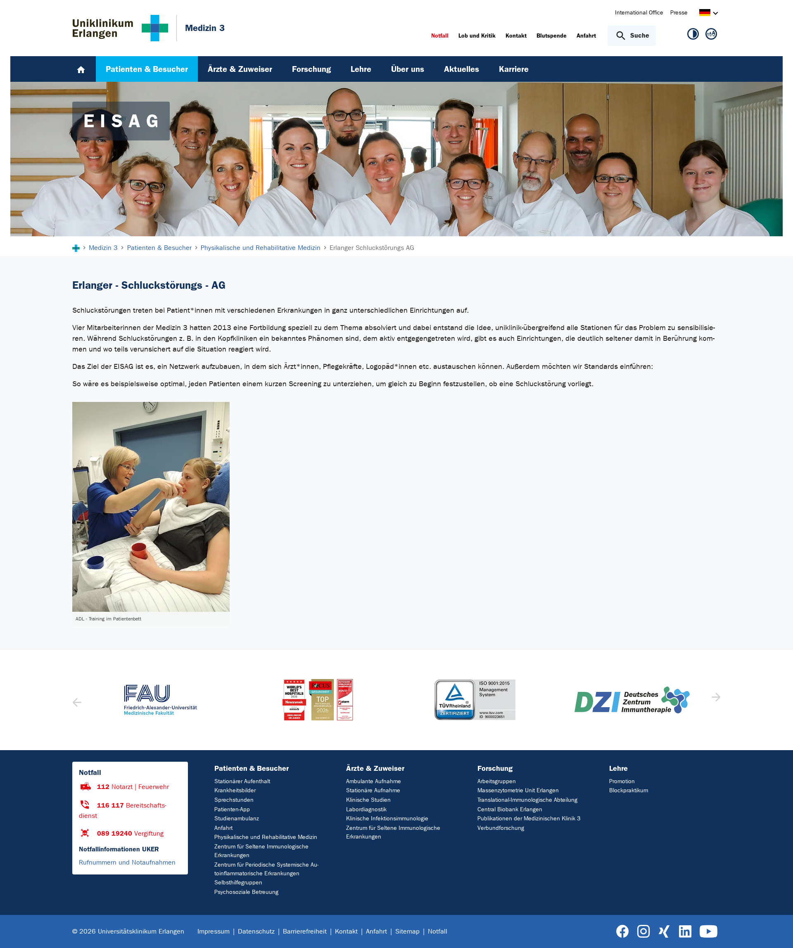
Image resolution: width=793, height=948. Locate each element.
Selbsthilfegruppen (238, 882)
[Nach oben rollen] (776, 931)
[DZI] (632, 700)
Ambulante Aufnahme (373, 781)
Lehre (618, 768)
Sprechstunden (234, 799)
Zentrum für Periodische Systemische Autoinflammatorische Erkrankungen (266, 869)
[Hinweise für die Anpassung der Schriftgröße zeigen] (711, 35)
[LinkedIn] (685, 931)
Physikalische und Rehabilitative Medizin (265, 837)
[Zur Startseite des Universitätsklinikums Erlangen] (120, 28)
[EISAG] (151, 507)
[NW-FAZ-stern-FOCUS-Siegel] (318, 699)
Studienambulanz (236, 818)
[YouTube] (708, 931)
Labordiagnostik (366, 809)
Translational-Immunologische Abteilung (527, 799)
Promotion (622, 781)
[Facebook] (622, 931)
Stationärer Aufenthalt (242, 781)
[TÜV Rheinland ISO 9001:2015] (475, 699)
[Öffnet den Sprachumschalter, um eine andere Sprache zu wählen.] (704, 14)
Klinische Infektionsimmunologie (387, 818)
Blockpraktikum (628, 790)
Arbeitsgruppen (496, 781)
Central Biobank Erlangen (509, 809)
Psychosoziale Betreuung (246, 892)
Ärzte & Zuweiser (375, 768)
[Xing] (664, 931)
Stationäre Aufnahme (373, 790)
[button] (715, 700)
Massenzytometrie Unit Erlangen (518, 790)
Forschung (495, 768)
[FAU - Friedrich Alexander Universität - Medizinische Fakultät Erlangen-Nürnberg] (160, 699)
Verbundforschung (500, 828)
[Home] (81, 69)
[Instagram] (643, 931)
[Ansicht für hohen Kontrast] (693, 35)
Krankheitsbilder (235, 790)
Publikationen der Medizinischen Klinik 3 (528, 818)
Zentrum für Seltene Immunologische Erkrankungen (261, 851)
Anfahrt (223, 828)
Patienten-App (232, 809)
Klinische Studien (368, 799)
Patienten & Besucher (251, 768)
